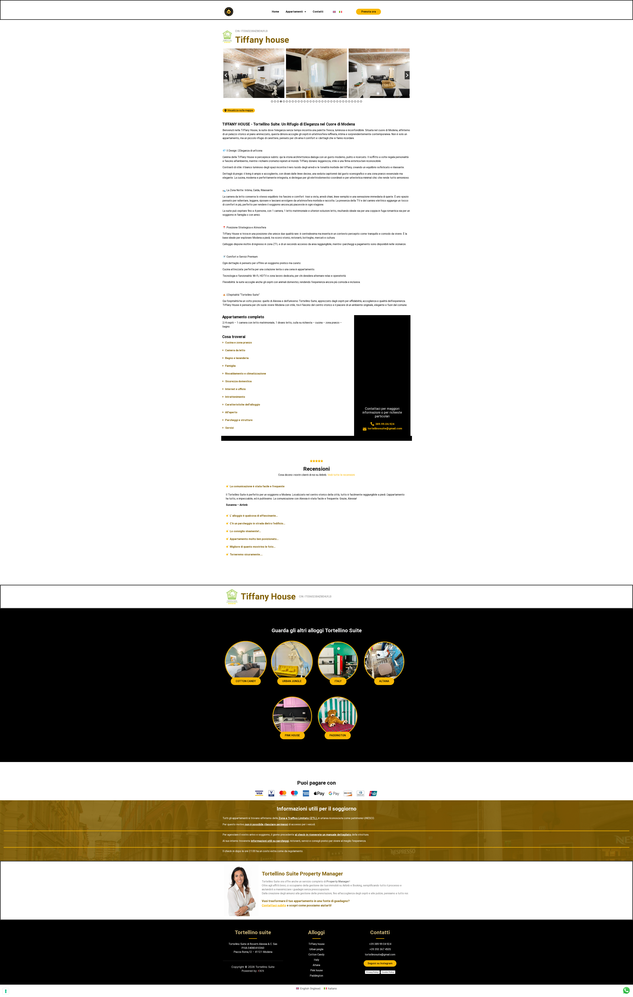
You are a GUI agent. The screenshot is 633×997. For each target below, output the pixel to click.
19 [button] (325, 101)
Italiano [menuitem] (332, 988)
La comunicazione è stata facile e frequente (257, 486)
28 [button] (352, 101)
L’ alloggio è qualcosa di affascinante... (254, 515)
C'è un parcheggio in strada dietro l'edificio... (257, 523)
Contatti (318, 11)
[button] (225, 75)
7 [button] (290, 101)
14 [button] (311, 101)
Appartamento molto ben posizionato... (254, 539)
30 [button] (358, 101)
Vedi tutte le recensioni (341, 474)
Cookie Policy (388, 972)
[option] (254, 73)
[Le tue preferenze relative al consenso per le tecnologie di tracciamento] (6, 991)
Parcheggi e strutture (239, 420)
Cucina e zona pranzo (238, 342)
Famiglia (230, 365)
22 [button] (334, 101)
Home (275, 11)
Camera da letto (235, 350)
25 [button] (343, 101)
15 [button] (314, 101)
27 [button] (349, 101)
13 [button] (308, 101)
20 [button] (328, 101)
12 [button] (305, 101)
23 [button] (337, 101)
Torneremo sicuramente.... (246, 554)
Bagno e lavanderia (237, 358)
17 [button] (319, 101)
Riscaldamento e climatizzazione (245, 373)
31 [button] (361, 101)
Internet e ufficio (235, 389)
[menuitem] (334, 11)
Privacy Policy (372, 972)
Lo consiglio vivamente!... (245, 531)
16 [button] (316, 101)
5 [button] (284, 101)
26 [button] (346, 101)
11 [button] (302, 101)
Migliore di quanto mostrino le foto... (252, 546)
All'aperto (231, 412)
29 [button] (355, 101)
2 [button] (275, 101)
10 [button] (299, 101)
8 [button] (293, 101)
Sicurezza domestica (238, 381)
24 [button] (340, 101)
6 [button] (287, 101)
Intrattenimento (235, 396)
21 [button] (331, 101)
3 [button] (278, 101)
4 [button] (281, 101)
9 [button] (296, 101)
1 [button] (272, 101)
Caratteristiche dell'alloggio (242, 404)
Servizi (229, 427)
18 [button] (322, 101)
